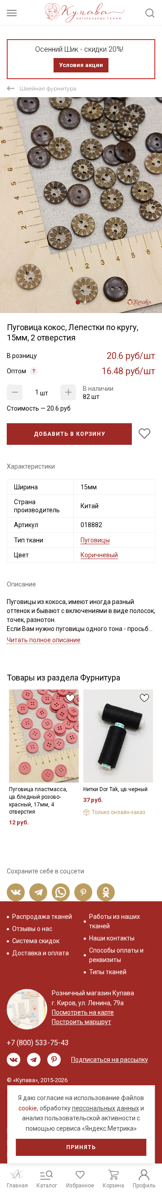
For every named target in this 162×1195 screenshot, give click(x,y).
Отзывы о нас (32, 928)
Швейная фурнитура (47, 88)
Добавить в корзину (69, 434)
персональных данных (105, 1108)
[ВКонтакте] (15, 892)
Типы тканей (107, 972)
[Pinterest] (83, 892)
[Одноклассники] (105, 892)
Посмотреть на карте (83, 1012)
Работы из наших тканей (114, 921)
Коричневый (99, 555)
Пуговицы (95, 540)
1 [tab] (78, 302)
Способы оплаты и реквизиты (116, 955)
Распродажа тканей (42, 916)
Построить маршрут (81, 1021)
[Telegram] (38, 892)
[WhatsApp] (61, 892)
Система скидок (35, 940)
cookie (27, 1108)
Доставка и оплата (40, 953)
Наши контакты (112, 938)
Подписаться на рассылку (109, 1059)
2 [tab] (85, 302)
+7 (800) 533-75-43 (38, 1042)
